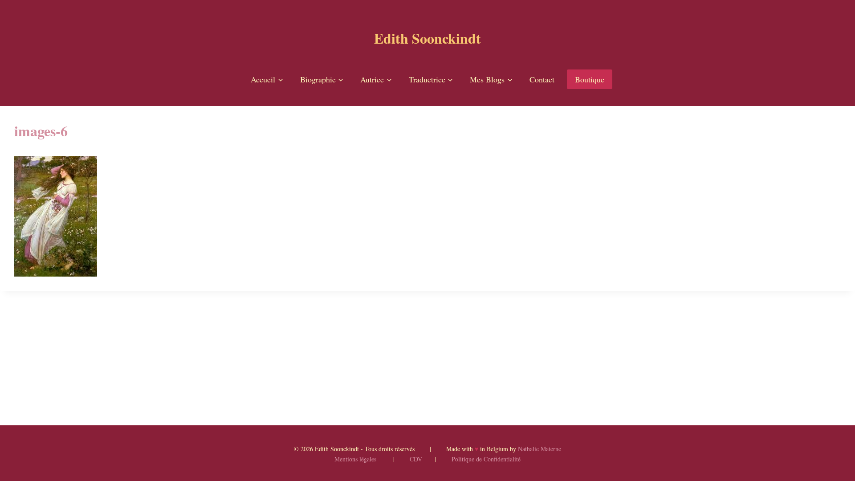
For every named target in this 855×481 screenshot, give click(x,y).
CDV (416, 459)
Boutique (589, 79)
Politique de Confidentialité (486, 459)
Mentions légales (355, 459)
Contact (541, 79)
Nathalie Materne (539, 448)
